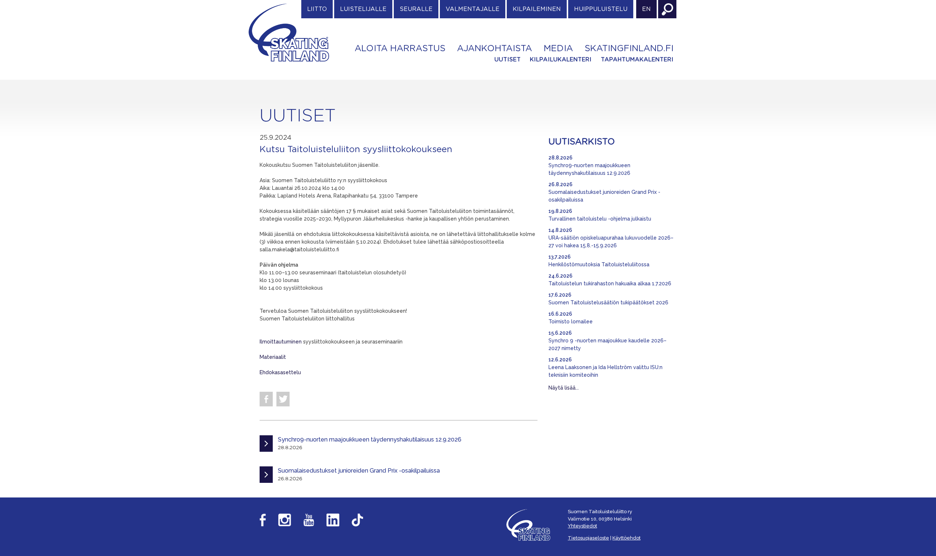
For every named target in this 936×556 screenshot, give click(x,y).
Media (558, 48)
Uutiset (507, 60)
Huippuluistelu (600, 9)
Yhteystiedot (582, 526)
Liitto (317, 9)
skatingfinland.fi (629, 48)
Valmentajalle (472, 9)
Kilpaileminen (537, 9)
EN (646, 9)
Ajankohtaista (494, 48)
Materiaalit (273, 357)
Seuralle (416, 9)
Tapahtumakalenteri (637, 60)
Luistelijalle (363, 9)
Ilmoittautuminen (281, 342)
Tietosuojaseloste (588, 538)
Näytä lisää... (563, 388)
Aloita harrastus (400, 48)
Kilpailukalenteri (561, 60)
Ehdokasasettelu (280, 372)
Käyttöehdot (626, 538)
